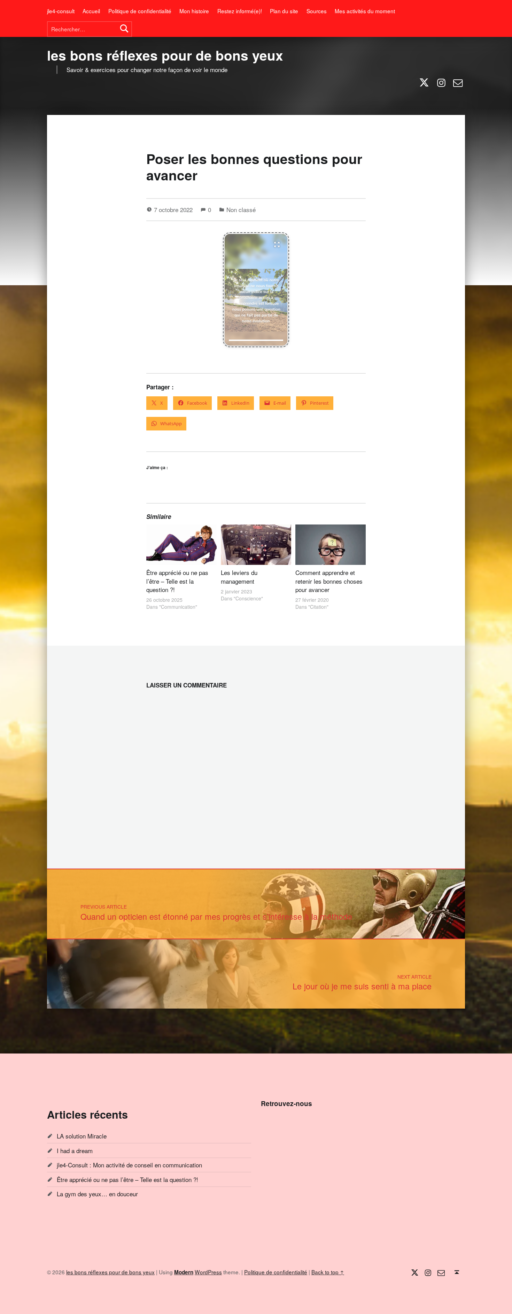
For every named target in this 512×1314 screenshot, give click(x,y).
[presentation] (256, 340)
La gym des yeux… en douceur (97, 1193)
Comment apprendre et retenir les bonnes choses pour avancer (329, 581)
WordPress (208, 1272)
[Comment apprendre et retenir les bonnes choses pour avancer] (330, 544)
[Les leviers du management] (256, 544)
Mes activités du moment (365, 11)
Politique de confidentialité (139, 11)
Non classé (241, 209)
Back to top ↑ (327, 1272)
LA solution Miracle (82, 1136)
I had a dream (75, 1150)
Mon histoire (194, 11)
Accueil (91, 11)
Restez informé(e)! (239, 11)
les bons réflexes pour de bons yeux (165, 55)
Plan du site (284, 11)
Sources (317, 11)
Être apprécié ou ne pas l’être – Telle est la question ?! (177, 581)
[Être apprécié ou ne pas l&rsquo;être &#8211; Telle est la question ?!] (181, 544)
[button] (256, 289)
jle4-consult (61, 11)
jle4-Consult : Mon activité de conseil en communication (129, 1164)
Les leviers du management (239, 576)
